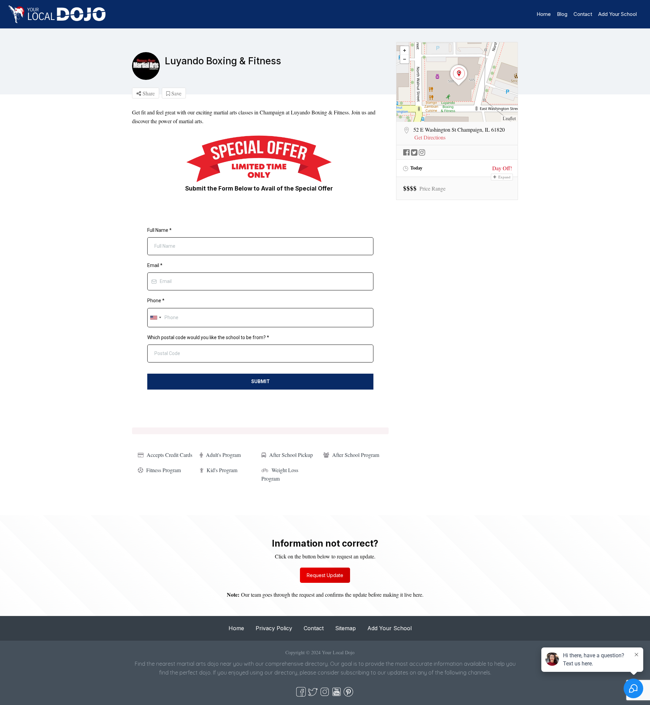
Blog (562, 14)
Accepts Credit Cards (169, 454)
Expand (504, 176)
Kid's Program (222, 469)
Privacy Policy (274, 628)
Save (175, 93)
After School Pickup (291, 454)
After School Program (355, 454)
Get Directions (430, 137)
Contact (582, 14)
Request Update (325, 575)
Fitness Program (163, 469)
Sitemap (345, 628)
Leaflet (509, 118)
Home (544, 14)
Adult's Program (223, 454)
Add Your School (617, 14)
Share (148, 93)
